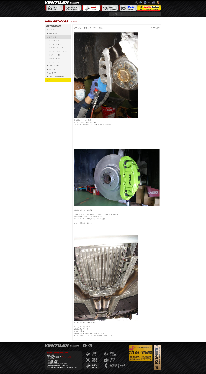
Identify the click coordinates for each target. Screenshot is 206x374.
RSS (90, 346)
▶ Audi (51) (51, 30)
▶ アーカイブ (51, 80)
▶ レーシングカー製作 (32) (56, 76)
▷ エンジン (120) (55, 44)
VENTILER (62, 2)
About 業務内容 (72, 8)
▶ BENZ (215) (52, 33)
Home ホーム (54, 8)
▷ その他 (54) (54, 41)
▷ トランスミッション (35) (58, 51)
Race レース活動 (109, 8)
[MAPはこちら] (66, 357)
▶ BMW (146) (51, 37)
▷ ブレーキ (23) (54, 55)
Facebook (85, 346)
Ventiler (62, 345)
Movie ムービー (127, 8)
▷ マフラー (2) (54, 62)
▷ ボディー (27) (54, 58)
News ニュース (91, 8)
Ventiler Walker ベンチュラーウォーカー (149, 8)
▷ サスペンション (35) (56, 48)
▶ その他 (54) (51, 73)
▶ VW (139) (51, 69)
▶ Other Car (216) (53, 66)
